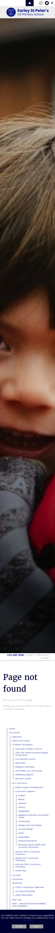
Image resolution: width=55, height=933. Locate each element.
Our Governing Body (25, 891)
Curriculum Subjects (25, 791)
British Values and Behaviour (29, 787)
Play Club (16, 899)
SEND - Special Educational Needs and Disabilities (29, 904)
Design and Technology (30, 825)
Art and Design (25, 829)
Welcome (16, 736)
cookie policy (27, 920)
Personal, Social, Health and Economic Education (31, 846)
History (21, 807)
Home (29, 655)
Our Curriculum (19, 783)
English (21, 795)
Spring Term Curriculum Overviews (27, 859)
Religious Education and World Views (33, 816)
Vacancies (17, 879)
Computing (23, 821)
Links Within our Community (28, 770)
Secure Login (30, 3)
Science (22, 803)
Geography (23, 811)
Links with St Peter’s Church (28, 748)
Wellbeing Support (24, 774)
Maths (21, 799)
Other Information (24, 895)
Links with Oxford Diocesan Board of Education (31, 754)
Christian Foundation (22, 744)
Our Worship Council (25, 759)
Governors (17, 883)
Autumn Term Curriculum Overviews (27, 853)
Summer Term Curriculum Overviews (28, 865)
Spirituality (20, 762)
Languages (23, 837)
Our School (14, 732)
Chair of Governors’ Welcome (29, 887)
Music (21, 833)
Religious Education (25, 766)
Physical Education (27, 840)
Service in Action (23, 778)
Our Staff (16, 875)
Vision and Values (21, 740)
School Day (20, 870)
